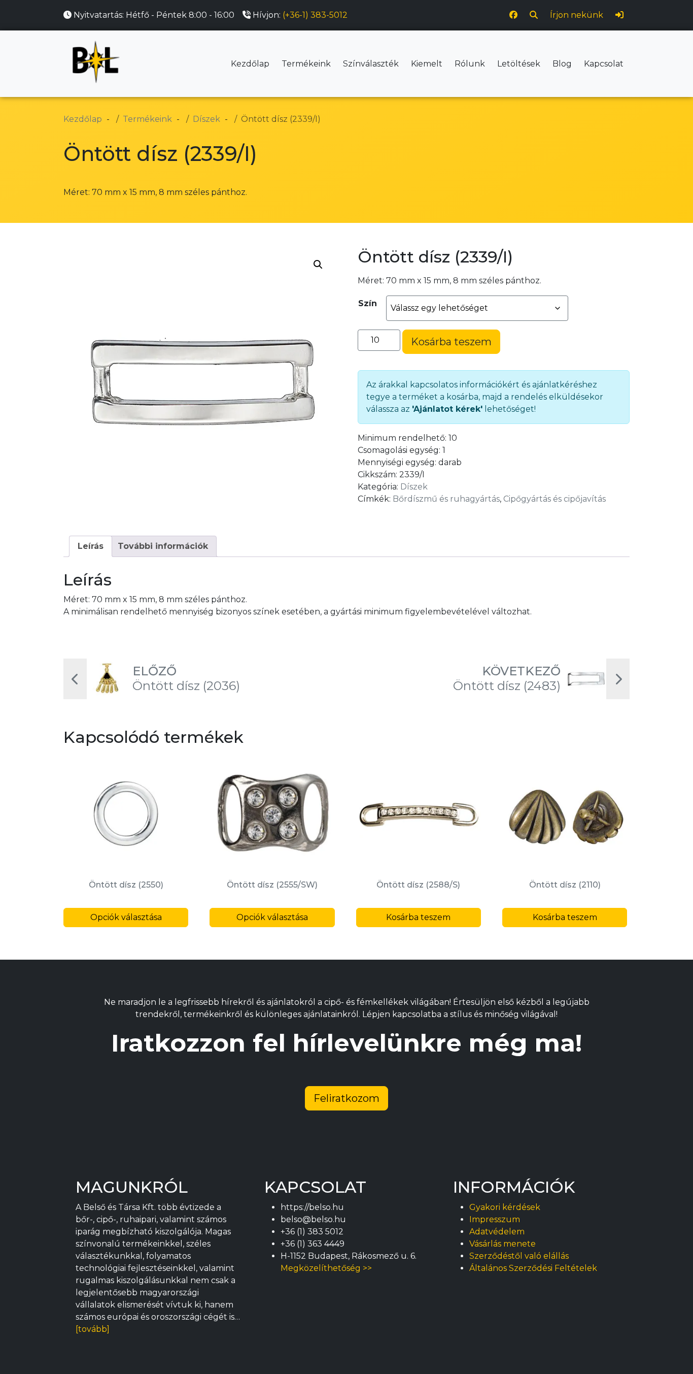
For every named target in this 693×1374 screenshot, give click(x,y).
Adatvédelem (497, 1231)
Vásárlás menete (502, 1244)
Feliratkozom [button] (346, 1098)
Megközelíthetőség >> (326, 1268)
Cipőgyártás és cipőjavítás (554, 499)
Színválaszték (371, 64)
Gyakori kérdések (504, 1207)
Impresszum (494, 1219)
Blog (562, 64)
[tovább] (93, 1329)
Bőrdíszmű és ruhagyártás (446, 499)
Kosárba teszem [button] (418, 917)
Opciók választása (126, 917)
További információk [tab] (163, 546)
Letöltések (518, 64)
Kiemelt (426, 64)
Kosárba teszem (451, 342)
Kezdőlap (250, 64)
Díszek (414, 487)
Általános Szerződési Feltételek (533, 1268)
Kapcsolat (603, 64)
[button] (318, 264)
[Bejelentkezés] (619, 15)
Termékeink (306, 64)
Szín (367, 303)
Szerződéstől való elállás (519, 1256)
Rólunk (470, 64)
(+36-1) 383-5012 (315, 15)
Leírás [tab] (90, 546)
